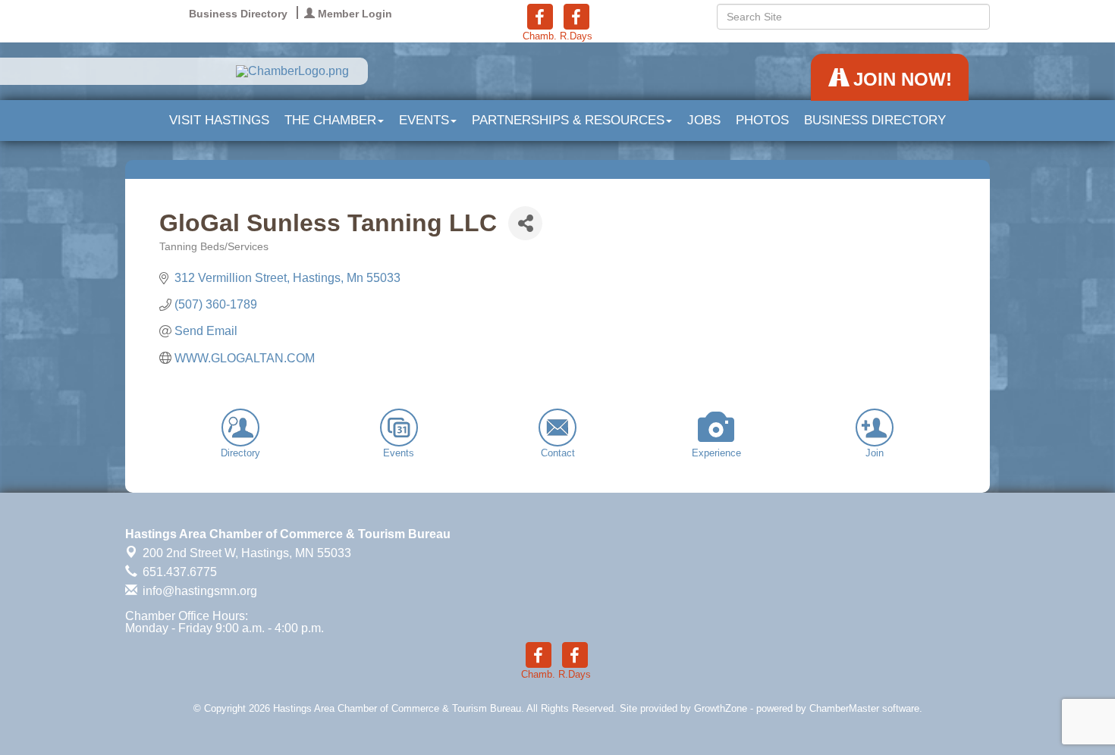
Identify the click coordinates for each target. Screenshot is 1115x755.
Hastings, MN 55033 (247, 553)
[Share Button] (525, 223)
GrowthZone (720, 708)
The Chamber (330, 120)
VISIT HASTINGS (219, 120)
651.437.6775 (178, 571)
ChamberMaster (844, 708)
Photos (762, 120)
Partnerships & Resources (568, 120)
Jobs (704, 120)
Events (424, 120)
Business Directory (875, 120)
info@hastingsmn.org (198, 590)
